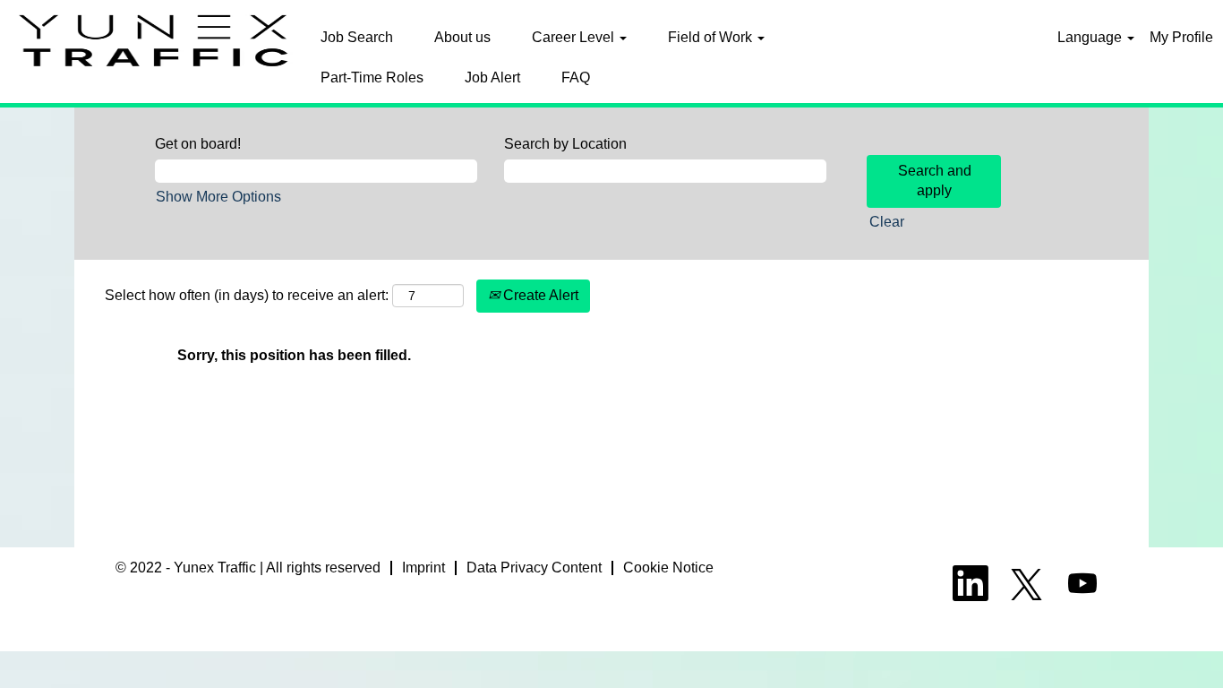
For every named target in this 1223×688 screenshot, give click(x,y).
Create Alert (539, 295)
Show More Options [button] (218, 196)
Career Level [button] (575, 37)
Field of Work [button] (712, 37)
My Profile (1181, 37)
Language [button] (1091, 37)
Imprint (423, 567)
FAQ (575, 77)
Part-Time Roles (372, 77)
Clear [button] (886, 221)
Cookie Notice (668, 567)
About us (462, 37)
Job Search (357, 37)
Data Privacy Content (534, 567)
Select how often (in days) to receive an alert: (247, 295)
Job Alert (492, 77)
